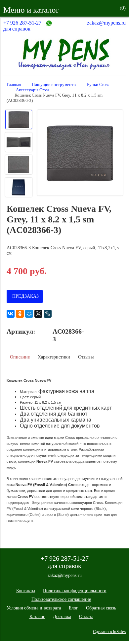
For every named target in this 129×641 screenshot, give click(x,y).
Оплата (86, 616)
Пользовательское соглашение (61, 599)
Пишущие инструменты (54, 84)
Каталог (37, 616)
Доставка (62, 616)
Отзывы (86, 357)
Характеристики (54, 357)
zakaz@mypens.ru (106, 23)
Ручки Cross (98, 84)
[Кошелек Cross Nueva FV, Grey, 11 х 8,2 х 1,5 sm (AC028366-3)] (80, 153)
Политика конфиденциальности (75, 590)
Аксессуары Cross (32, 90)
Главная (14, 84)
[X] (38, 314)
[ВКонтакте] (11, 314)
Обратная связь (101, 607)
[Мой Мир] (29, 314)
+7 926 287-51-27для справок (22, 26)
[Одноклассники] (20, 314)
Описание (20, 357)
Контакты (25, 590)
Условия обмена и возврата (34, 607)
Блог (73, 607)
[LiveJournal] (48, 314)
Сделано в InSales (109, 631)
